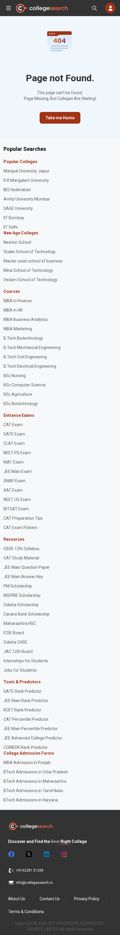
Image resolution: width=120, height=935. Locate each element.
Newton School (17, 242)
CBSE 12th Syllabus (21, 548)
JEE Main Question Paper (26, 567)
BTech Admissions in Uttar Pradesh (35, 772)
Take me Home (60, 117)
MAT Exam (13, 462)
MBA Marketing (17, 328)
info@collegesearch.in (34, 883)
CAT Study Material (21, 558)
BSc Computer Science (24, 385)
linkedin (46, 854)
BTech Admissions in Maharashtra (34, 781)
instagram (63, 854)
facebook (11, 854)
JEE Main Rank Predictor (25, 700)
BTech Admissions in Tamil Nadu (33, 790)
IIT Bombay (13, 217)
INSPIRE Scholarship (21, 595)
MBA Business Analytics (25, 319)
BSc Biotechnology (20, 403)
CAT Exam (13, 424)
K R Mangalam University (26, 180)
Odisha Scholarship (21, 604)
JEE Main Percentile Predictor (30, 728)
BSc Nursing (14, 375)
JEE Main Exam (17, 471)
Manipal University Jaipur (26, 171)
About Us (16, 898)
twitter (28, 854)
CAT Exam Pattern (20, 527)
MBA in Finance (17, 300)
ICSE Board (13, 632)
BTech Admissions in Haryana (30, 800)
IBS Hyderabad (17, 189)
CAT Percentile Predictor (26, 719)
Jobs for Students (20, 670)
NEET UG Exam (17, 499)
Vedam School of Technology (30, 279)
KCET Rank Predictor (22, 710)
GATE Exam (14, 434)
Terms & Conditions (26, 911)
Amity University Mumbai (26, 199)
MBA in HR (13, 310)
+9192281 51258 (29, 870)
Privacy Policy (86, 898)
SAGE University (18, 208)
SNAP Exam (14, 480)
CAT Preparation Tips (23, 518)
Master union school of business (33, 261)
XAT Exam (13, 490)
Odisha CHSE (15, 642)
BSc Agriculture (17, 394)
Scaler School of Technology (29, 251)
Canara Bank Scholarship (26, 614)
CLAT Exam (14, 443)
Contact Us (50, 898)
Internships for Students (25, 661)
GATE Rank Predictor (22, 691)
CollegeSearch (41, 8)
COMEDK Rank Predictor (25, 747)
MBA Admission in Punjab (27, 762)
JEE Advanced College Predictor (32, 738)
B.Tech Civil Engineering (25, 357)
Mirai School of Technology (28, 270)
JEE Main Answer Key (23, 576)
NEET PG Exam (17, 452)
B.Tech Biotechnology (23, 338)
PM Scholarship (17, 586)
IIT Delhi (10, 227)
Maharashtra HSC (19, 623)
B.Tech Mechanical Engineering (32, 347)
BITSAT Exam (16, 509)
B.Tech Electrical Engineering (29, 366)
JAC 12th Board (18, 651)
